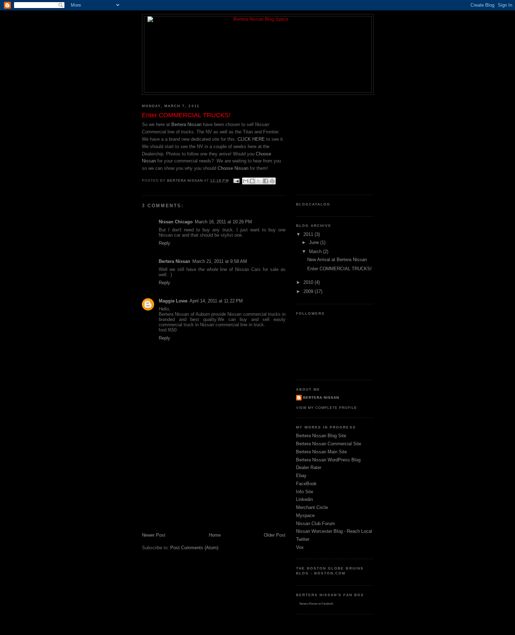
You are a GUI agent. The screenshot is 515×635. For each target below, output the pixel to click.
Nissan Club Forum (315, 523)
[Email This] (245, 180)
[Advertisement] (194, 483)
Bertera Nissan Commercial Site (328, 443)
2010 (309, 282)
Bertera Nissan (186, 124)
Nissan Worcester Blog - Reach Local (334, 531)
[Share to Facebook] (265, 180)
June (314, 242)
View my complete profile (326, 408)
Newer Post (153, 535)
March (316, 251)
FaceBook (306, 483)
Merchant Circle (312, 507)
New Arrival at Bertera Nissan (337, 259)
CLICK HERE (251, 139)
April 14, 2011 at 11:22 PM (216, 300)
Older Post (275, 535)
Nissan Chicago (176, 221)
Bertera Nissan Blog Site (321, 435)
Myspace (305, 515)
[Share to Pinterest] (272, 180)
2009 (309, 291)
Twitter (302, 539)
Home (215, 535)
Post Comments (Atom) (194, 547)
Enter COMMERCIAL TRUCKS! (339, 268)
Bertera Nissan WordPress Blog (328, 459)
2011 (309, 234)
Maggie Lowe (173, 300)
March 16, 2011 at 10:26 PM (223, 221)
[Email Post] (236, 180)
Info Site (304, 491)
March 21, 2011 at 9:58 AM (219, 261)
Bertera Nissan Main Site (321, 451)
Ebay (301, 475)
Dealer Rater (308, 467)
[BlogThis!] (252, 180)
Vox (300, 547)
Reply (164, 243)
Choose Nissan (233, 168)
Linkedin (304, 499)
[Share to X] (258, 180)
